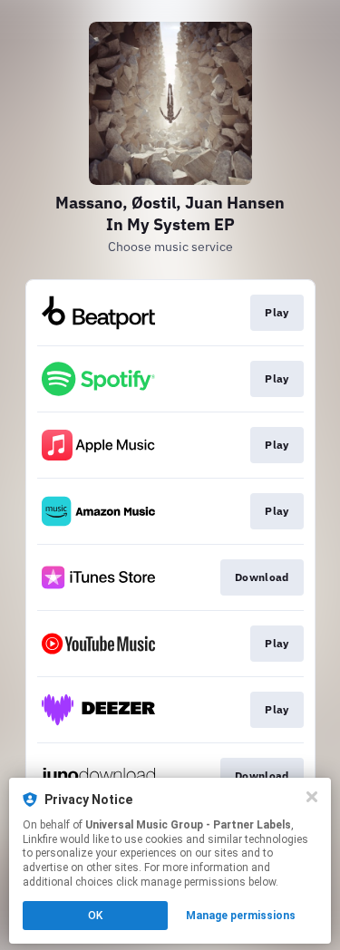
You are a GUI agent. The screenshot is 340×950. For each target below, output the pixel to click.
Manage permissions (241, 915)
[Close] (311, 796)
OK (95, 915)
